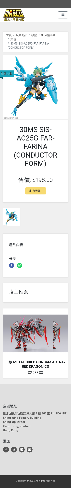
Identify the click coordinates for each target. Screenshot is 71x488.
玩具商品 (21, 35)
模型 (34, 35)
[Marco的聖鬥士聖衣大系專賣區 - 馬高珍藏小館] (6, 449)
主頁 (9, 35)
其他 (13, 39)
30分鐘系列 (48, 35)
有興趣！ (37, 190)
